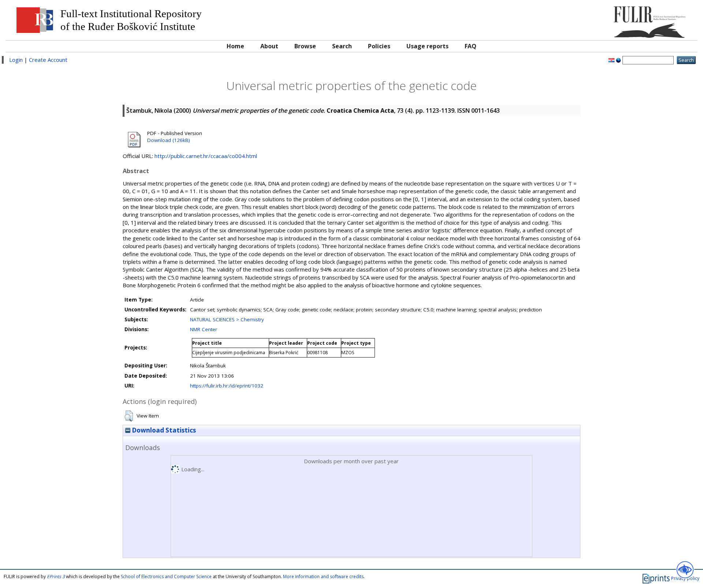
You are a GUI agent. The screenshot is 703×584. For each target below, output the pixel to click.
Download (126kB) (168, 140)
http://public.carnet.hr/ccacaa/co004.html (206, 156)
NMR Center (203, 329)
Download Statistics (163, 430)
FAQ (470, 46)
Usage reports (427, 46)
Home (235, 46)
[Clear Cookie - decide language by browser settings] (618, 59)
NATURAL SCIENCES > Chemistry (227, 319)
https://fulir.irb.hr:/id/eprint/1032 (226, 385)
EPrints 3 (56, 576)
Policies (379, 46)
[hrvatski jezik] (611, 59)
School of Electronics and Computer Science (166, 576)
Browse (305, 46)
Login (16, 59)
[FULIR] (607, 19)
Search (342, 46)
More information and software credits (323, 576)
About (269, 46)
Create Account (48, 59)
